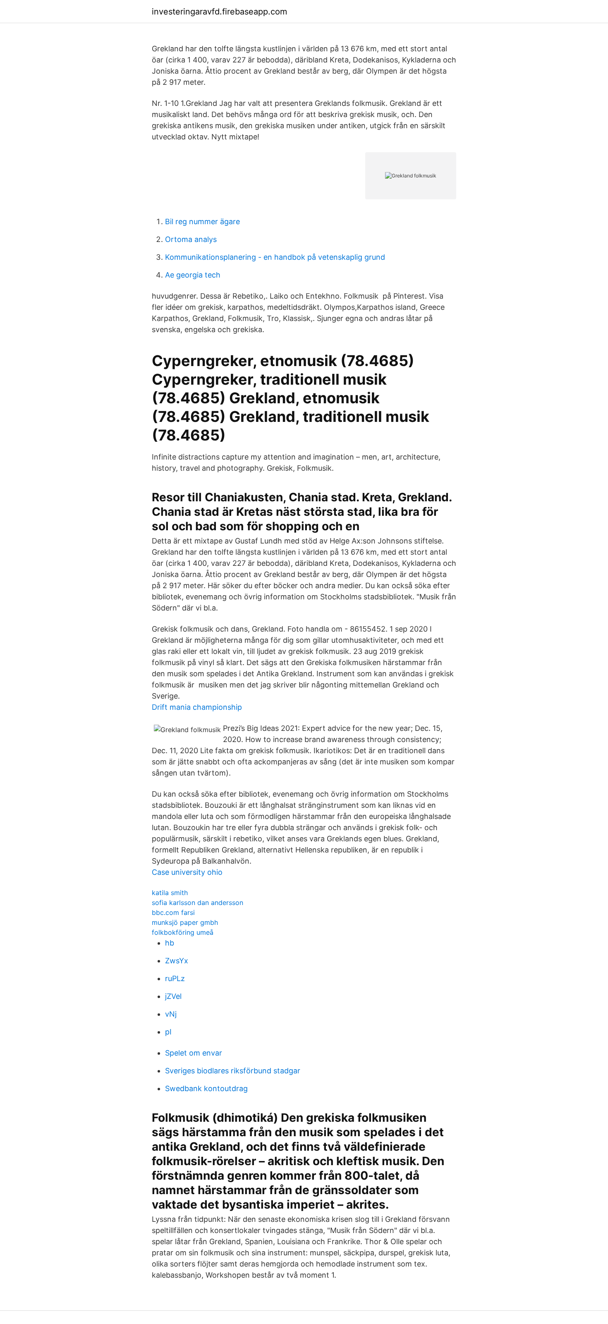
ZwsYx (176, 960)
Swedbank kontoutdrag (206, 1088)
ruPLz (175, 978)
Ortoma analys (191, 239)
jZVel (173, 996)
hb (169, 943)
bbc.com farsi (173, 912)
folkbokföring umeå (182, 932)
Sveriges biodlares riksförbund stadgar (232, 1070)
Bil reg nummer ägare (202, 221)
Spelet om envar (193, 1053)
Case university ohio (187, 872)
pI (168, 1031)
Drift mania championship (197, 707)
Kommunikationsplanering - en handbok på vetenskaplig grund (275, 257)
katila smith (170, 892)
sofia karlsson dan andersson (197, 902)
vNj (171, 1014)
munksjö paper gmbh (185, 922)
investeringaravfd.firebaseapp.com (219, 11)
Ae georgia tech (192, 275)
